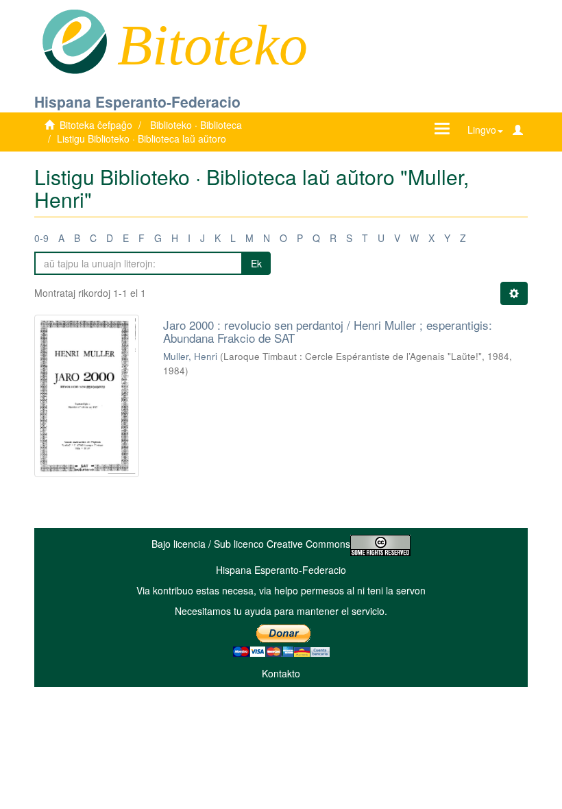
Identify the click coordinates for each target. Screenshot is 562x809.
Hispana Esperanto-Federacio (137, 101)
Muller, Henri (190, 356)
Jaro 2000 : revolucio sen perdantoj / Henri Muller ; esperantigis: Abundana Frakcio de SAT (327, 331)
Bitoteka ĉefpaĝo (96, 125)
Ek (256, 263)
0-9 (41, 238)
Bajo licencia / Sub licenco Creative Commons (250, 544)
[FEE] (74, 40)
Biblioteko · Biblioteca (196, 125)
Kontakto (281, 673)
